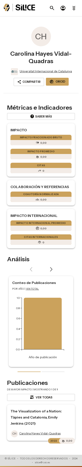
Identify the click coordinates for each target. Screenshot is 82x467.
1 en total (32, 288)
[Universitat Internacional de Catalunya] (13, 72)
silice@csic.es (42, 462)
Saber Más (41, 116)
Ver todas (41, 397)
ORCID (57, 81)
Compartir (28, 82)
